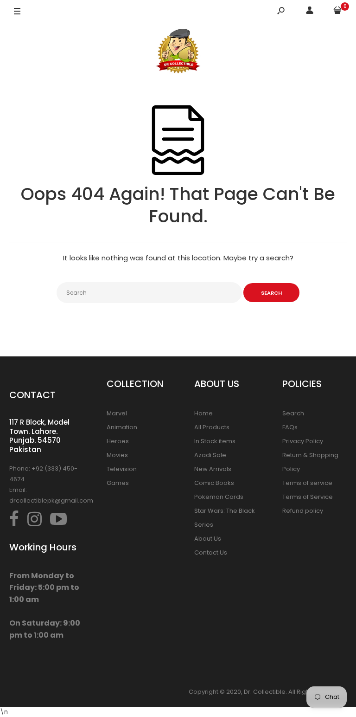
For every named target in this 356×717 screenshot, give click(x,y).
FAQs (290, 427)
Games (118, 482)
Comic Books (214, 482)
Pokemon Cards (218, 496)
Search (293, 413)
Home (203, 413)
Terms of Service (307, 496)
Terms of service (307, 482)
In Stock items (214, 441)
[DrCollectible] (178, 53)
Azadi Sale (210, 455)
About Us (207, 538)
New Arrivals (212, 469)
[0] (337, 12)
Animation (122, 427)
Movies (117, 455)
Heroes (118, 441)
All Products (211, 427)
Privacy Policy (302, 441)
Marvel (117, 413)
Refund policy (302, 510)
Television (122, 469)
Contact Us (210, 552)
